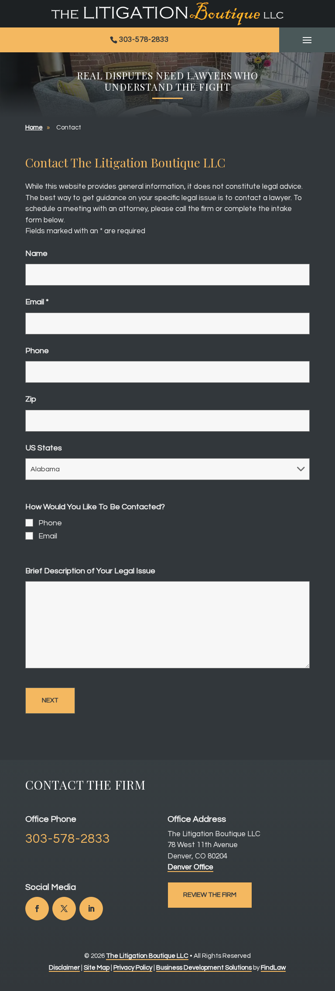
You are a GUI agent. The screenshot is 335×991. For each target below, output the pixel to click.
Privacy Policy (132, 967)
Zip (30, 399)
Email (37, 302)
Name (36, 253)
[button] (307, 40)
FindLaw (273, 967)
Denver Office (190, 867)
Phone (37, 351)
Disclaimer (64, 967)
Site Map (96, 967)
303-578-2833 (144, 40)
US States (43, 448)
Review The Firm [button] (209, 895)
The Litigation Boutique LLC (147, 956)
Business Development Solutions (204, 967)
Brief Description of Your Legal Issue (90, 571)
